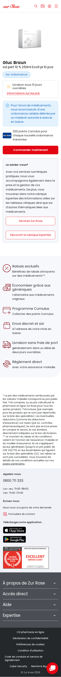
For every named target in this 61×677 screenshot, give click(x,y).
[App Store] (14, 530)
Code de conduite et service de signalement (24, 658)
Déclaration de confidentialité (30, 638)
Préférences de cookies (30, 644)
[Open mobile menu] (56, 6)
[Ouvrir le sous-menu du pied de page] (54, 583)
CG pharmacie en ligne (30, 632)
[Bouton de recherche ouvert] (36, 6)
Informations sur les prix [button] (23, 93)
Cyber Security (18, 666)
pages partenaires (14, 464)
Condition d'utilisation (30, 650)
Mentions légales (41, 666)
